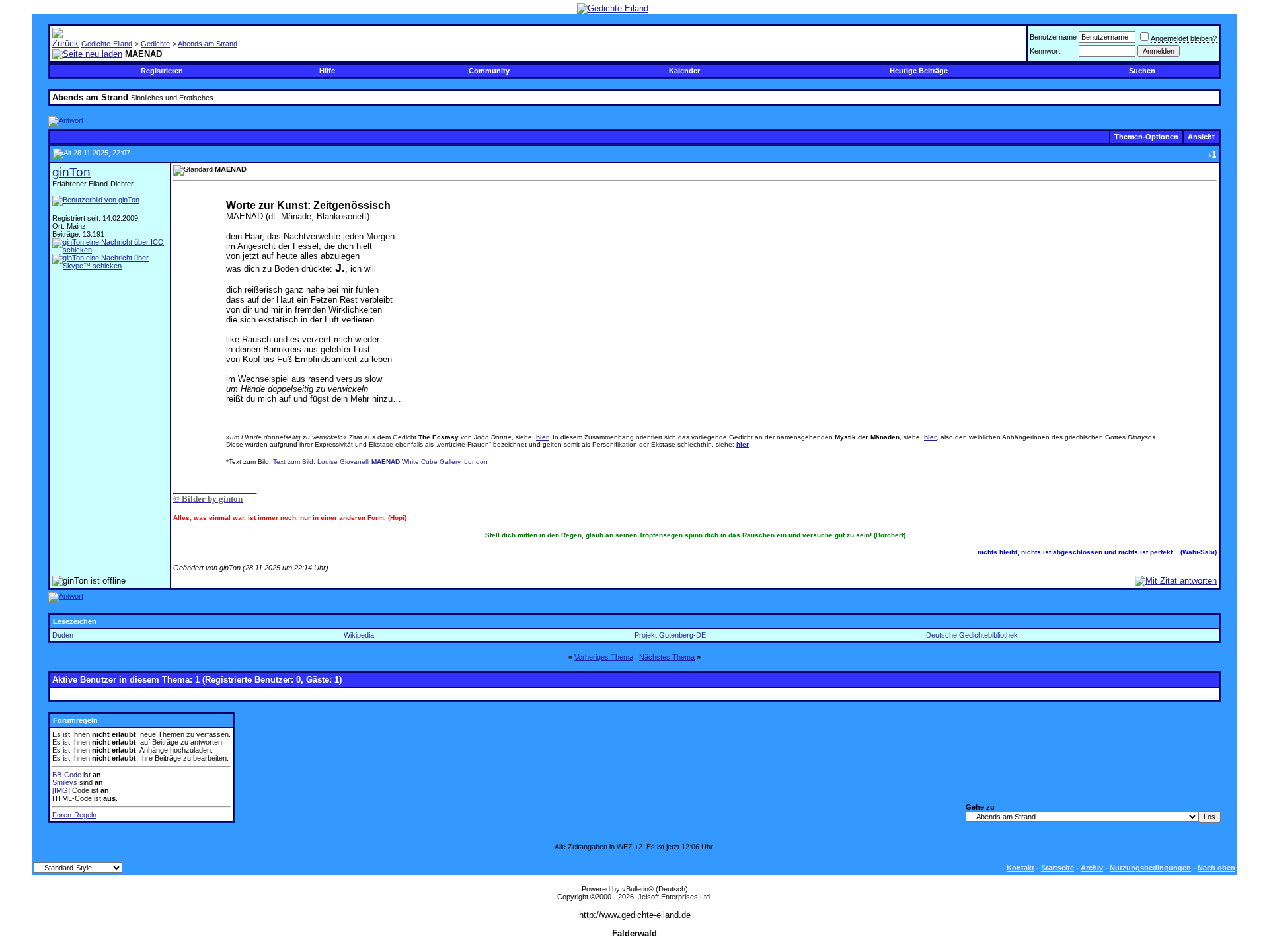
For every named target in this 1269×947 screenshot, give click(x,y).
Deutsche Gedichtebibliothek (972, 635)
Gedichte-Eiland (106, 44)
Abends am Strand (207, 44)
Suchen (1142, 71)
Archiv (1092, 868)
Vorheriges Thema (603, 657)
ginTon (71, 172)
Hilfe (327, 71)
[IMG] (61, 790)
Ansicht (1201, 137)
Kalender (684, 71)
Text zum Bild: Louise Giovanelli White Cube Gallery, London (379, 461)
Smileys (64, 782)
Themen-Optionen (1146, 137)
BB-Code (66, 774)
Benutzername (1053, 37)
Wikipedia (359, 635)
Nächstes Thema (667, 657)
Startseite (1057, 868)
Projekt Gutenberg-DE (670, 635)
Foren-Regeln (74, 815)
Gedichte (155, 44)
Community (489, 71)
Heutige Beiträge (919, 71)
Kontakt (1020, 868)
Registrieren (162, 71)
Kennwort (1045, 51)
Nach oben (1216, 868)
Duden (62, 635)
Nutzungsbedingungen (1150, 868)
